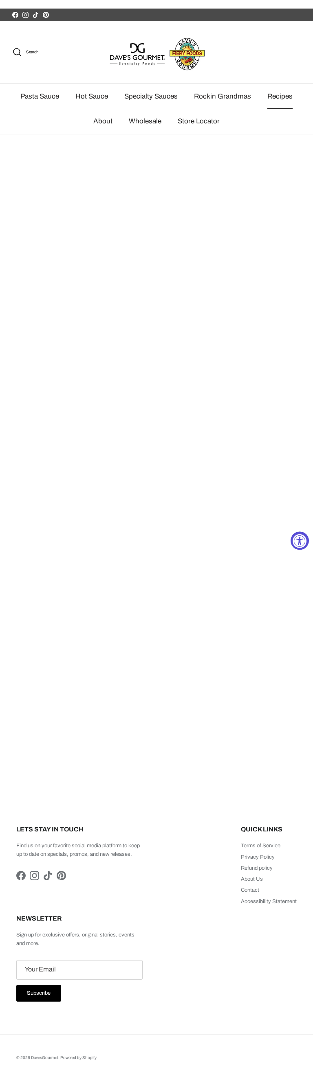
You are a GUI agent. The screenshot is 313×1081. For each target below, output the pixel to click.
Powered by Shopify (78, 1057)
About (102, 121)
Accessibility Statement (269, 901)
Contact (250, 890)
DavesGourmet (44, 1057)
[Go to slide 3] (156, 542)
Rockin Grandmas (222, 96)
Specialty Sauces (151, 96)
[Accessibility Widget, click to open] (300, 540)
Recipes (280, 96)
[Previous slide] (10, 574)
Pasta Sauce (39, 96)
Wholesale (145, 121)
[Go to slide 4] (162, 542)
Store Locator (199, 121)
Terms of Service (260, 846)
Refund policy (257, 868)
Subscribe (39, 993)
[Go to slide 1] (145, 541)
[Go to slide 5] (168, 542)
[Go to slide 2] (150, 542)
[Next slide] (302, 574)
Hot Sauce (91, 96)
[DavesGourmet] (156, 52)
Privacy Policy (258, 857)
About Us (252, 879)
